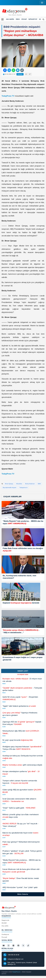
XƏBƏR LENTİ (22, 671)
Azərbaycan (5, 934)
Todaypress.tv (23, 487)
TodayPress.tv (16, 972)
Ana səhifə (10, 19)
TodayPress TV (8, 96)
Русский (4, 937)
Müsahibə (19, 484)
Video (18, 19)
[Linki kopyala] (22, 70)
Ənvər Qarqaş (9, 484)
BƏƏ (39, 484)
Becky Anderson (30, 484)
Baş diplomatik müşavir (9, 487)
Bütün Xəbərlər (22, 894)
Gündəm (20, 74)
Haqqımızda (5, 920)
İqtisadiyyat (33, 19)
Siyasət (24, 19)
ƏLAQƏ (4, 923)
